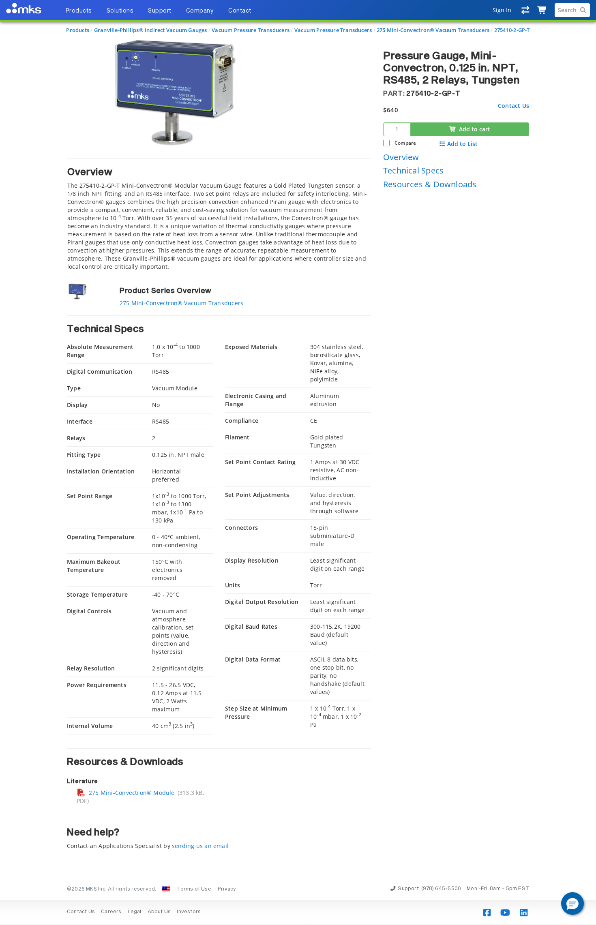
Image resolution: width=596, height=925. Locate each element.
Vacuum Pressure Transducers (250, 30)
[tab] (219, 214)
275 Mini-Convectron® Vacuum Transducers (433, 30)
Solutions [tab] (120, 11)
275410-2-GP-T (512, 30)
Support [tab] (160, 11)
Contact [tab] (239, 11)
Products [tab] (78, 11)
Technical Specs (413, 170)
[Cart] (542, 10)
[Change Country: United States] (166, 889)
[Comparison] (525, 10)
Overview (401, 156)
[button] (572, 903)
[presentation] (298, 462)
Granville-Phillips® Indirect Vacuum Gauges (150, 30)
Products (77, 30)
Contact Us (513, 105)
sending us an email (200, 846)
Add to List (462, 144)
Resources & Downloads (429, 184)
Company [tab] (200, 11)
